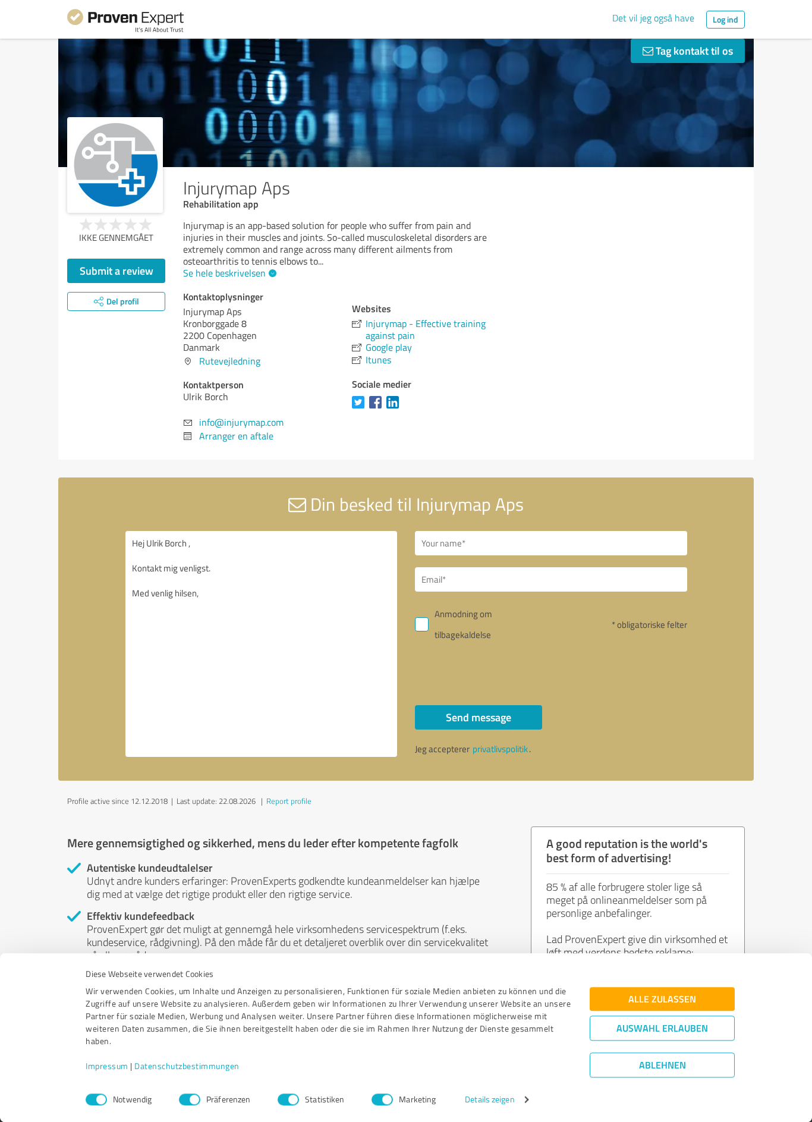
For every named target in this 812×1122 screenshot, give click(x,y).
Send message (478, 717)
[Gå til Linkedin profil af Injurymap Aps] (395, 407)
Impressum (107, 1066)
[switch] (189, 1099)
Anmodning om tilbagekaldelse (463, 624)
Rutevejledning (229, 360)
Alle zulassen (662, 999)
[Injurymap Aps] (115, 165)
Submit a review (116, 270)
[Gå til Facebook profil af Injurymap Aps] (377, 407)
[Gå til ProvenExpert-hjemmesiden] (125, 22)
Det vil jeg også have (653, 17)
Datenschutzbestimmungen (187, 1066)
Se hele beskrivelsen (224, 272)
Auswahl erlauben (662, 1028)
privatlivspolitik (500, 749)
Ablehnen (662, 1065)
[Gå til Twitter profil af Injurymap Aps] (360, 407)
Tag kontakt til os (693, 50)
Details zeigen (489, 1099)
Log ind (725, 19)
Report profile (288, 801)
